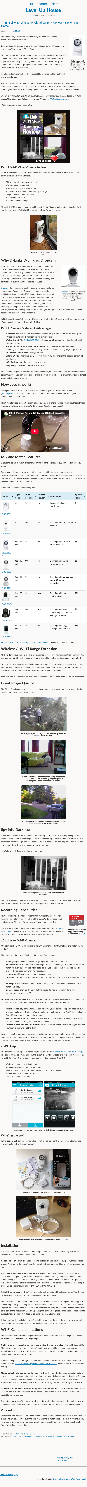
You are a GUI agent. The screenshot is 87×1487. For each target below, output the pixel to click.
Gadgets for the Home (19, 1434)
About (55, 4)
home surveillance (40, 1436)
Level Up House (43, 10)
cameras (15, 1436)
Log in (84, 1479)
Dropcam (65, 292)
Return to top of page (9, 1474)
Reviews (32, 1434)
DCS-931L (6, 533)
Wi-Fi (72, 1436)
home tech (52, 1436)
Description (55, 496)
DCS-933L (6, 571)
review (59, 1436)
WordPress (75, 1479)
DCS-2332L (7, 636)
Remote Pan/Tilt (41, 496)
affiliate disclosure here (58, 99)
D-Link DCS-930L (32, 340)
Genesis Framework (61, 1479)
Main (31, 4)
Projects (43, 4)
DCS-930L (6, 514)
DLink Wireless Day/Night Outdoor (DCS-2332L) (36, 1363)
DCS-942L (6, 588)
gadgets (28, 1436)
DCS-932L (6, 552)
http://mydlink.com (10, 393)
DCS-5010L (7, 604)
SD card (82, 933)
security (66, 1436)
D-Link (22, 1436)
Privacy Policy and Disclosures (65, 1459)
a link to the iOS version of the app (68, 1051)
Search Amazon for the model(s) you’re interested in (24, 642)
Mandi (17, 31)
